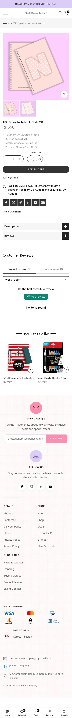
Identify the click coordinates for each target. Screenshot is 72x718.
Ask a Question (12, 211)
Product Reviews (13, 582)
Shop (41, 520)
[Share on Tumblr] (28, 202)
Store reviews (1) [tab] (53, 269)
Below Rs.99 (45, 533)
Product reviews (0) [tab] (19, 269)
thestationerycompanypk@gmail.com (30, 658)
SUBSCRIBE (56, 438)
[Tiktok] (41, 487)
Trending (8, 569)
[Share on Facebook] (6, 202)
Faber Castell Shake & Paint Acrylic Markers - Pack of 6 (53, 378)
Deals (41, 526)
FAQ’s (6, 533)
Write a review (36, 296)
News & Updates (13, 562)
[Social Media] (22, 487)
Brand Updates (12, 588)
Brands (42, 539)
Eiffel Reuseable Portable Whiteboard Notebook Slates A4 (19, 378)
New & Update (46, 546)
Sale (40, 513)
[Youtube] (50, 487)
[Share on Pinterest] (20, 202)
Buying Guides (12, 575)
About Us (9, 513)
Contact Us (9, 520)
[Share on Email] (42, 202)
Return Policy (11, 546)
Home (6, 23)
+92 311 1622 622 (19, 666)
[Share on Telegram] (35, 202)
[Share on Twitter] (13, 202)
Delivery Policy (12, 526)
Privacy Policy (11, 539)
